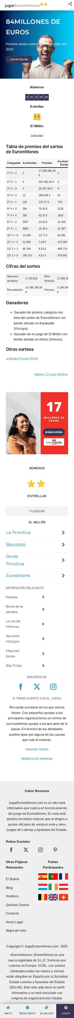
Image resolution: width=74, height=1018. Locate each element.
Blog (9, 887)
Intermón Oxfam (37, 749)
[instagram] (53, 687)
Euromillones (36, 813)
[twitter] (37, 687)
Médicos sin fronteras (37, 758)
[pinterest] (55, 849)
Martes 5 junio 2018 (23, 358)
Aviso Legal (14, 922)
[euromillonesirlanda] (53, 885)
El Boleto (12, 879)
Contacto (12, 913)
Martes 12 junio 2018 (50, 374)
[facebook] (21, 687)
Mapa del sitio (16, 930)
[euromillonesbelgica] (42, 895)
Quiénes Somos (17, 905)
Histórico (12, 896)
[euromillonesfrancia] (63, 874)
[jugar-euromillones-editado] (25, 3)
